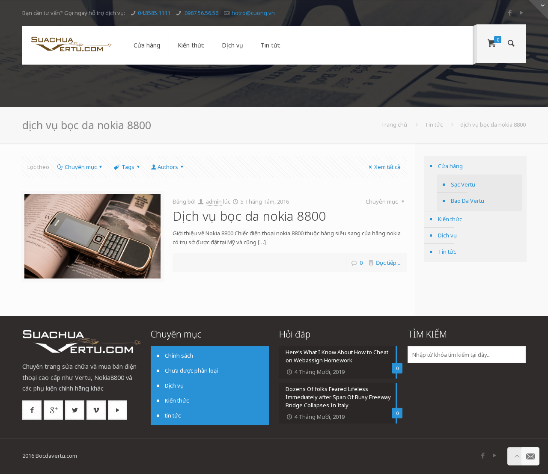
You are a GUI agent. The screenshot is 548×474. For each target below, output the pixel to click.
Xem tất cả (387, 167)
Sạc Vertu (463, 184)
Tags (128, 167)
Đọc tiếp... (388, 263)
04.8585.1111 (154, 13)
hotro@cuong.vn (253, 13)
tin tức (173, 415)
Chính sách (179, 355)
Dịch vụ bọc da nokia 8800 (249, 216)
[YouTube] (521, 12)
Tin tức (434, 124)
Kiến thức (450, 219)
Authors (168, 167)
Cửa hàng (450, 166)
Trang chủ (394, 124)
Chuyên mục (81, 167)
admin (214, 201)
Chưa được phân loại (191, 370)
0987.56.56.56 (200, 13)
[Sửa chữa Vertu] (71, 45)
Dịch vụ (447, 235)
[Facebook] (509, 12)
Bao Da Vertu (467, 200)
